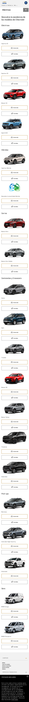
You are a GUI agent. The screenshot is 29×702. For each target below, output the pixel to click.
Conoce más (15, 48)
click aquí (14, 699)
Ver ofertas (15, 54)
